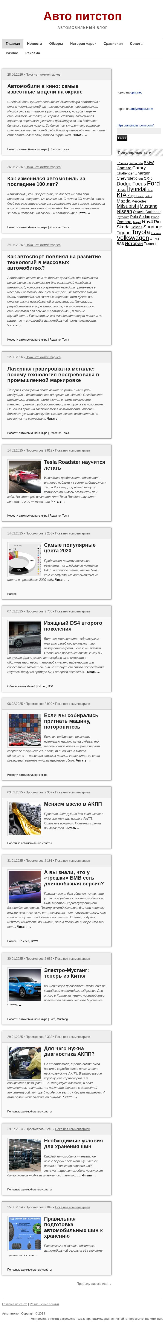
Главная (13, 43)
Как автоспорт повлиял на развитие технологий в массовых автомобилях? (54, 262)
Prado (155, 217)
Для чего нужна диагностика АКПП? (69, 1051)
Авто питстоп (82, 16)
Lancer (140, 196)
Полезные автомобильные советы (29, 843)
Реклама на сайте (14, 1304)
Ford (52, 1019)
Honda (121, 190)
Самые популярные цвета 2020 (70, 547)
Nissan (124, 211)
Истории (134, 243)
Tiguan (124, 232)
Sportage (152, 226)
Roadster (55, 149)
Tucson (156, 233)
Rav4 (147, 221)
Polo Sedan (140, 217)
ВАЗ (120, 243)
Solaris (136, 227)
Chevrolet (125, 178)
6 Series (122, 163)
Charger (142, 173)
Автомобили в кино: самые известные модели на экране (44, 89)
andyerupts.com (141, 109)
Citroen (41, 686)
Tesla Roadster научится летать (74, 464)
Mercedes (139, 201)
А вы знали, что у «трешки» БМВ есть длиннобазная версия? (74, 877)
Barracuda (136, 163)
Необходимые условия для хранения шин (73, 1143)
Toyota (140, 232)
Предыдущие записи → (94, 1283)
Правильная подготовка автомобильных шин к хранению (73, 1227)
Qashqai (124, 221)
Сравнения (113, 43)
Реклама (32, 53)
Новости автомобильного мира (27, 149)
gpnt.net (136, 92)
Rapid (137, 222)
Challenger (125, 173)
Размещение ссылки (44, 1304)
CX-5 (148, 178)
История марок (83, 43)
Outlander (152, 212)
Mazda (124, 200)
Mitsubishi (128, 206)
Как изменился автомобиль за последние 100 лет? (46, 181)
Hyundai (137, 189)
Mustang (62, 1019)
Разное (12, 53)
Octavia (139, 212)
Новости (34, 43)
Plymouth (123, 217)
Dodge (124, 184)
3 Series (24, 941)
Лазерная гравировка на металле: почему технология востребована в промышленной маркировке (53, 374)
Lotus (148, 196)
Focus (139, 184)
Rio (157, 221)
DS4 (50, 686)
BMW (34, 941)
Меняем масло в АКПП (73, 804)
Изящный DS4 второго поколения (73, 625)
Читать (80, 135)
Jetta (150, 190)
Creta (139, 178)
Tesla (65, 149)
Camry (139, 167)
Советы (137, 43)
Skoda (123, 226)
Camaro (124, 167)
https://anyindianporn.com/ (135, 125)
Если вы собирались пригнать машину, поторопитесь (71, 721)
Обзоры (56, 43)
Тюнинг (150, 243)
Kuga (131, 196)
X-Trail (154, 238)
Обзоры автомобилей (21, 686)
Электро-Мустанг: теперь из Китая (66, 973)
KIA (122, 194)
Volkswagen (133, 237)
